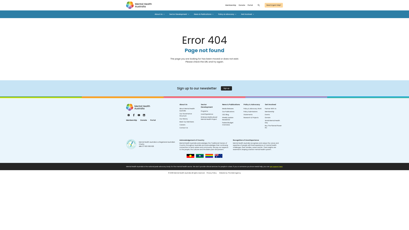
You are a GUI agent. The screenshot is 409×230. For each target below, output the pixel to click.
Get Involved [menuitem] (246, 14)
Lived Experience (207, 114)
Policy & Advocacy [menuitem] (226, 14)
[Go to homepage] (139, 5)
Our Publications (228, 112)
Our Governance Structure (185, 115)
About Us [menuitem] (159, 14)
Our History (183, 119)
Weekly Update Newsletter (227, 118)
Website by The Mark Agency (230, 173)
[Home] (138, 107)
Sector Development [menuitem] (178, 14)
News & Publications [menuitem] (202, 14)
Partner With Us (270, 109)
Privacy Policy (212, 173)
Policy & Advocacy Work (252, 109)
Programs (204, 111)
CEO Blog (225, 115)
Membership (230, 5)
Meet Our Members (186, 122)
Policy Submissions (250, 112)
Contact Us (183, 128)
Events (267, 115)
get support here (276, 166)
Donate (242, 5)
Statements (248, 115)
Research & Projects (251, 117)
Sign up (226, 88)
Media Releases (228, 109)
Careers (182, 125)
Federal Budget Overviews (227, 124)
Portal (250, 5)
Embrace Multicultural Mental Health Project (209, 118)
